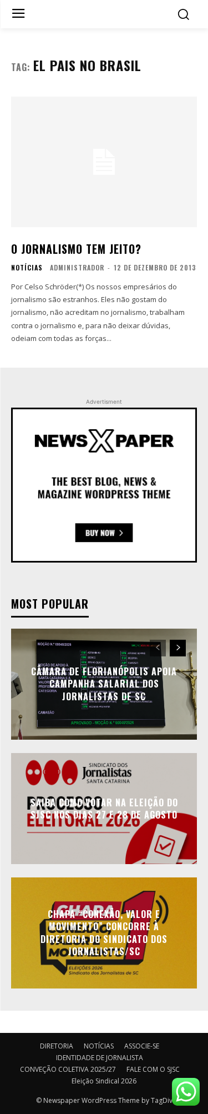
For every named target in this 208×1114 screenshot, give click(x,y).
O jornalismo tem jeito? (76, 248)
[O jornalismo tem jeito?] (104, 162)
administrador (77, 267)
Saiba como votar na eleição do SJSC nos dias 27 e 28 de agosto (104, 808)
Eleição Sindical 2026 (104, 1081)
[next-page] (178, 648)
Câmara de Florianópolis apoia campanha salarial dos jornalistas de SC (104, 684)
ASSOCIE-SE (141, 1046)
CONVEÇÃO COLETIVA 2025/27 (68, 1069)
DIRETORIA (56, 1046)
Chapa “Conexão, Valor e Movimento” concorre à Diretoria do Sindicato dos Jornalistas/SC (104, 932)
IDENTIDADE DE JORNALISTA (99, 1057)
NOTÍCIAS (27, 267)
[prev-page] (158, 648)
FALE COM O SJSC (153, 1069)
